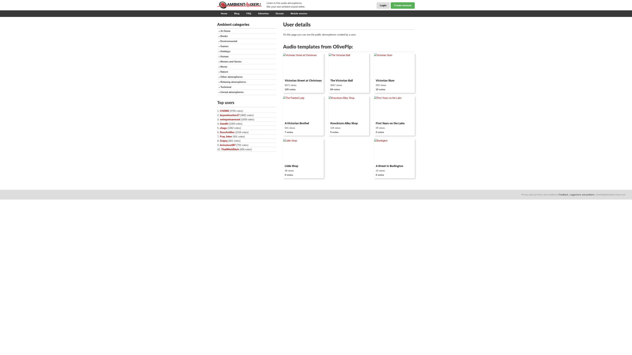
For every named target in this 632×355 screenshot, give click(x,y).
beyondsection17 (229, 115)
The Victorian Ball (341, 80)
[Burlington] (394, 151)
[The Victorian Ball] (349, 65)
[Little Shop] (303, 151)
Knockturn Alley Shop (344, 123)
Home (224, 13)
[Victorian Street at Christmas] (303, 65)
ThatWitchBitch (230, 149)
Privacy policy (528, 194)
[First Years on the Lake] (394, 108)
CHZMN (224, 110)
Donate (280, 13)
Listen (291, 73)
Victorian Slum (385, 80)
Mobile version (299, 13)
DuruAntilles (227, 132)
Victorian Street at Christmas (303, 80)
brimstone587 (228, 145)
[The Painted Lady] (303, 108)
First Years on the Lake (390, 123)
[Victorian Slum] (394, 65)
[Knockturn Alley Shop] (349, 108)
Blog (236, 13)
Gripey (224, 140)
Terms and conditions (547, 194)
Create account (402, 5)
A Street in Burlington (389, 166)
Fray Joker (226, 136)
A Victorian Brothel (297, 123)
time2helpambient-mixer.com (610, 194)
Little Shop (291, 166)
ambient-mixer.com (242, 5)
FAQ (248, 13)
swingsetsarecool (230, 119)
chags (223, 128)
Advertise (263, 13)
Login (383, 5)
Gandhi (224, 123)
